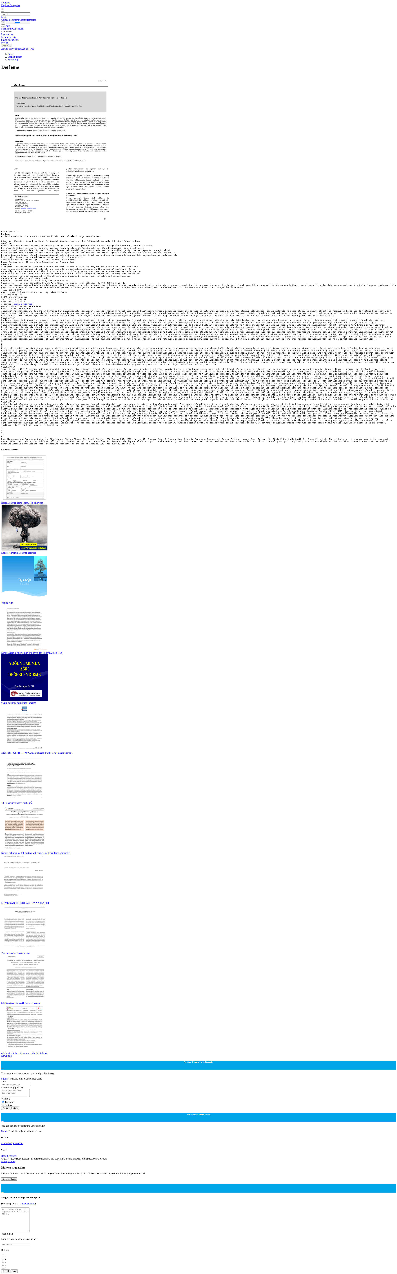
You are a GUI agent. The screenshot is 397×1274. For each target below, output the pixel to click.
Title (3, 1081)
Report (4, 1156)
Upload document (10, 19)
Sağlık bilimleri (14, 56)
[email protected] (22, 304)
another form (28, 1203)
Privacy (5, 1161)
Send (14, 1271)
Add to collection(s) (11, 48)
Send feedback (9, 1179)
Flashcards (6, 28)
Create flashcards (27, 19)
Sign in (5, 1078)
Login (4, 17)
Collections (17, 28)
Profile (4, 42)
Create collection (10, 1108)
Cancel (5, 1271)
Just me (8, 1105)
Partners (12, 1156)
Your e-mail (7, 1233)
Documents (6, 1143)
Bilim (10, 54)
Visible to (6, 1099)
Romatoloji (12, 59)
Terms (12, 1161)
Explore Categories (10, 5)
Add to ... (6, 46)
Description (12, 1087)
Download (6, 1055)
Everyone (10, 1102)
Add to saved (27, 48)
